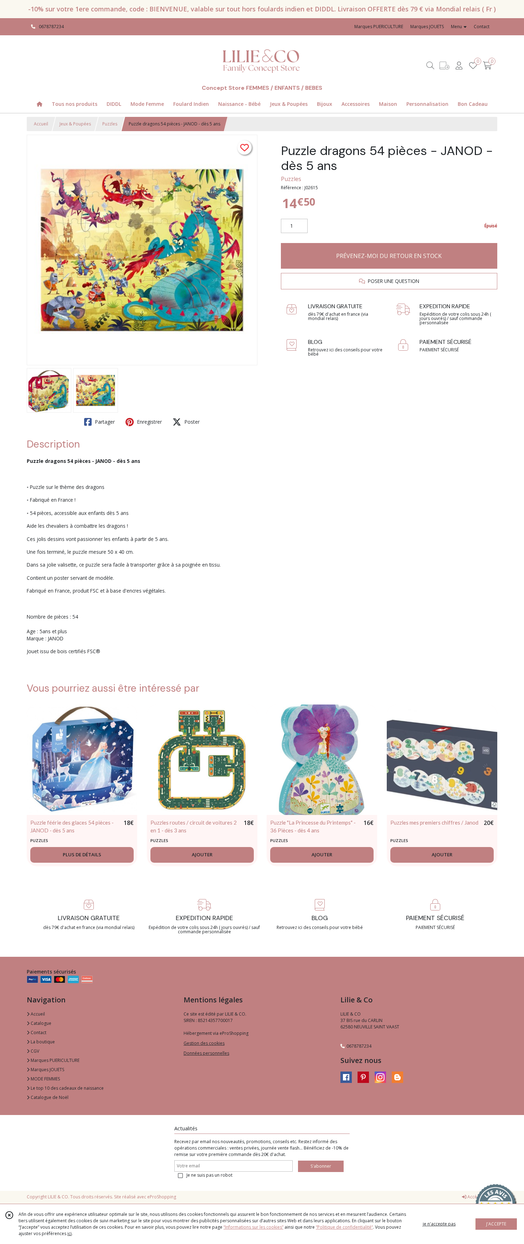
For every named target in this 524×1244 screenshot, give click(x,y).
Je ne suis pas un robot (209, 1175)
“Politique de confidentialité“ (344, 1227)
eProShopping (161, 1197)
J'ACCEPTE (496, 1224)
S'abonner (320, 1166)
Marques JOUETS (47, 1070)
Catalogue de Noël (49, 1097)
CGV (34, 1051)
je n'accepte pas (439, 1224)
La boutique (42, 1042)
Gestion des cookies (204, 1043)
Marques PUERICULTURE (54, 1060)
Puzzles (109, 124)
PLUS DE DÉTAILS (82, 854)
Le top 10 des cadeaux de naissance (67, 1088)
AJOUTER (202, 854)
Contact (481, 27)
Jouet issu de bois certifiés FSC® (63, 651)
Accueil (41, 124)
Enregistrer (148, 421)
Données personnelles (206, 1053)
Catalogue (40, 1023)
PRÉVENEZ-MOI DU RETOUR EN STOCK (389, 256)
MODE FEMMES (45, 1079)
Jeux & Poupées (75, 124)
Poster (191, 421)
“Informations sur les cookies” (253, 1227)
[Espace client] (458, 65)
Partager (104, 421)
